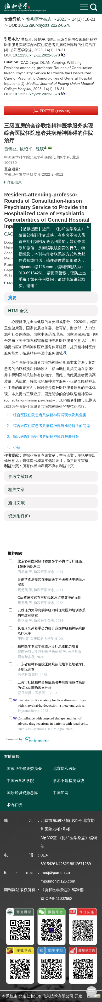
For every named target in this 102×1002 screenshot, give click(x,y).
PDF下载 (55, 111)
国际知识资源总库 (22, 792)
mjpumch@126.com (58, 881)
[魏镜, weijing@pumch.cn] (45, 147)
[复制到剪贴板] (63, 54)
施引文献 (16, 502)
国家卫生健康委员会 (24, 768)
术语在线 (14, 804)
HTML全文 (18, 311)
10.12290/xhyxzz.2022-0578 (44, 25)
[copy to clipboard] (63, 93)
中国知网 (61, 792)
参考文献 (20, 476)
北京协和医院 (64, 768)
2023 (61, 19)
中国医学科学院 (20, 780)
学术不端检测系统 (68, 780)
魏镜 (40, 149)
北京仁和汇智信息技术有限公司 (46, 996)
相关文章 (16, 489)
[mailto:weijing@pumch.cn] (50, 148)
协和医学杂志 (39, 19)
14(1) (77, 19)
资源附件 (19, 516)
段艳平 (26, 149)
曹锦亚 (10, 149)
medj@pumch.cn (55, 872)
